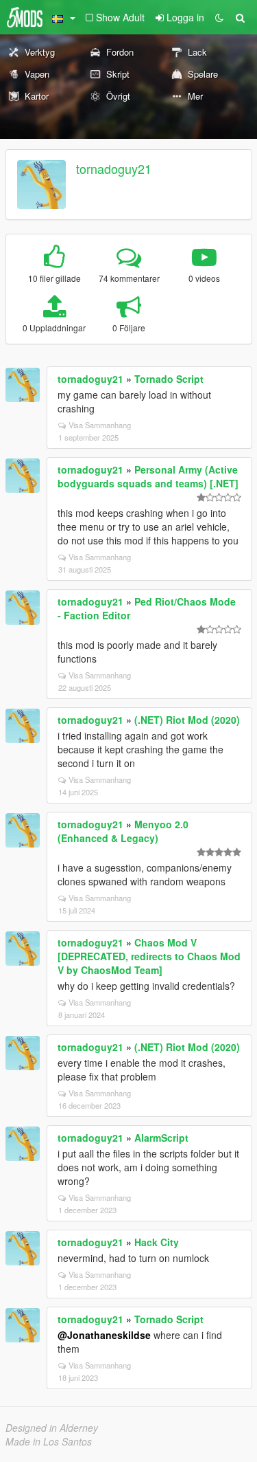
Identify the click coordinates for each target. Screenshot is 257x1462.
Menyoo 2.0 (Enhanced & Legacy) (123, 831)
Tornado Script (169, 379)
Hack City (156, 1242)
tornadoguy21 (113, 168)
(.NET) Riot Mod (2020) (187, 720)
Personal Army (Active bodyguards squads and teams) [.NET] (148, 476)
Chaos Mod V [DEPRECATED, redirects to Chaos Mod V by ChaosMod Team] (149, 956)
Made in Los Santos (48, 1441)
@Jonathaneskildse (104, 1335)
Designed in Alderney (51, 1428)
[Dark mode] (219, 17)
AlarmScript (161, 1137)
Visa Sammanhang (100, 424)
